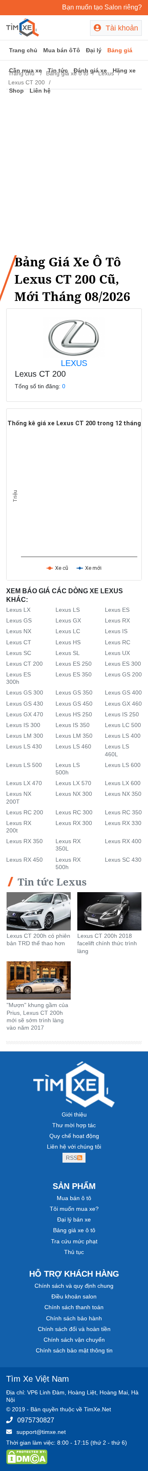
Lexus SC (18, 653)
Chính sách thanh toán (74, 1307)
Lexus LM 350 (74, 735)
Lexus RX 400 (123, 841)
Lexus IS (116, 631)
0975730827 (35, 1420)
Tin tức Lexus (52, 881)
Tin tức (58, 70)
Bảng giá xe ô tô (74, 1230)
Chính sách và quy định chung (74, 1285)
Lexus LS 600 (123, 765)
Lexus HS (68, 642)
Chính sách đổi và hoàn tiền (74, 1329)
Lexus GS (19, 620)
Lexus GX (68, 620)
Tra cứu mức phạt (74, 1241)
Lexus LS (68, 609)
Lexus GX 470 (24, 714)
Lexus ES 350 (74, 674)
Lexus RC (117, 642)
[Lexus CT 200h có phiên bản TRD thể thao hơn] (39, 910)
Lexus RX (117, 620)
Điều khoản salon (74, 1296)
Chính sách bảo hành (74, 1318)
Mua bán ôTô (61, 50)
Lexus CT (18, 642)
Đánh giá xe (90, 70)
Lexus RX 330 (123, 823)
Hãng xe (124, 70)
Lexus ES (117, 609)
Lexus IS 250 (122, 714)
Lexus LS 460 (73, 746)
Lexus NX (18, 631)
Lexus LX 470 (24, 783)
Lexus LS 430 (24, 746)
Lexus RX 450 (24, 859)
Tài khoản (121, 28)
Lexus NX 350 (123, 793)
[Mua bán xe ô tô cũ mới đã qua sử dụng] (22, 26)
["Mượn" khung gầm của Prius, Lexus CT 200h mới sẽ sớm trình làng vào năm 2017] (39, 980)
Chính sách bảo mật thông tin (74, 1350)
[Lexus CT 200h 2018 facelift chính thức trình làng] (109, 910)
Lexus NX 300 (74, 793)
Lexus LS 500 (24, 765)
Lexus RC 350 (123, 812)
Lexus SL (68, 653)
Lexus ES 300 (123, 663)
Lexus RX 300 (74, 823)
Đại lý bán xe (74, 1219)
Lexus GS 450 (74, 703)
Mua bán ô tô (74, 1198)
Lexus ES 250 (74, 663)
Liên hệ (40, 90)
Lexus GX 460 (123, 703)
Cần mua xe (25, 70)
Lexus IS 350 (73, 725)
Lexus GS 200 (123, 674)
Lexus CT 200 (24, 663)
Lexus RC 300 (74, 812)
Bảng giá (119, 50)
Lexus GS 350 (74, 692)
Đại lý (94, 50)
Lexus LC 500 (123, 725)
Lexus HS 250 (74, 714)
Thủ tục (74, 1252)
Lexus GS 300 (24, 692)
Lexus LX (18, 609)
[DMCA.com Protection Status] (26, 1456)
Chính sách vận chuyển (74, 1339)
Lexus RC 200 (24, 812)
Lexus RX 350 (24, 841)
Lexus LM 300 (24, 735)
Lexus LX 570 (73, 783)
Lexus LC (68, 631)
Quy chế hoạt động (74, 1136)
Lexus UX (117, 653)
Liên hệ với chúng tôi (74, 1146)
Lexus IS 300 (23, 725)
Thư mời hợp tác (74, 1125)
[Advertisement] (74, 170)
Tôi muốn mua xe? (74, 1208)
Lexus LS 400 (123, 735)
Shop (16, 90)
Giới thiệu (74, 1114)
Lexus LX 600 (123, 783)
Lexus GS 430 (24, 703)
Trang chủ (23, 50)
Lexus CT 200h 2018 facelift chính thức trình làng (107, 943)
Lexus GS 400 (123, 692)
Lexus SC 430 (123, 859)
